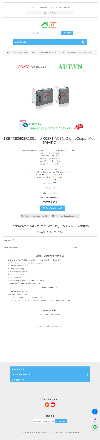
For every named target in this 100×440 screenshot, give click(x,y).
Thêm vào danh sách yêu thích (37, 216)
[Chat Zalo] (94, 422)
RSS (47, 404)
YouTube (53, 404)
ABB (55, 193)
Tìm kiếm (67, 33)
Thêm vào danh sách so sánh (66, 216)
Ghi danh (33, 7)
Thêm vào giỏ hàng (52, 208)
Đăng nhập (44, 7)
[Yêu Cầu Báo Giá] (95, 411)
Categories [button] (20, 42)
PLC (42, 314)
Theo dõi (61, 421)
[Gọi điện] (95, 429)
